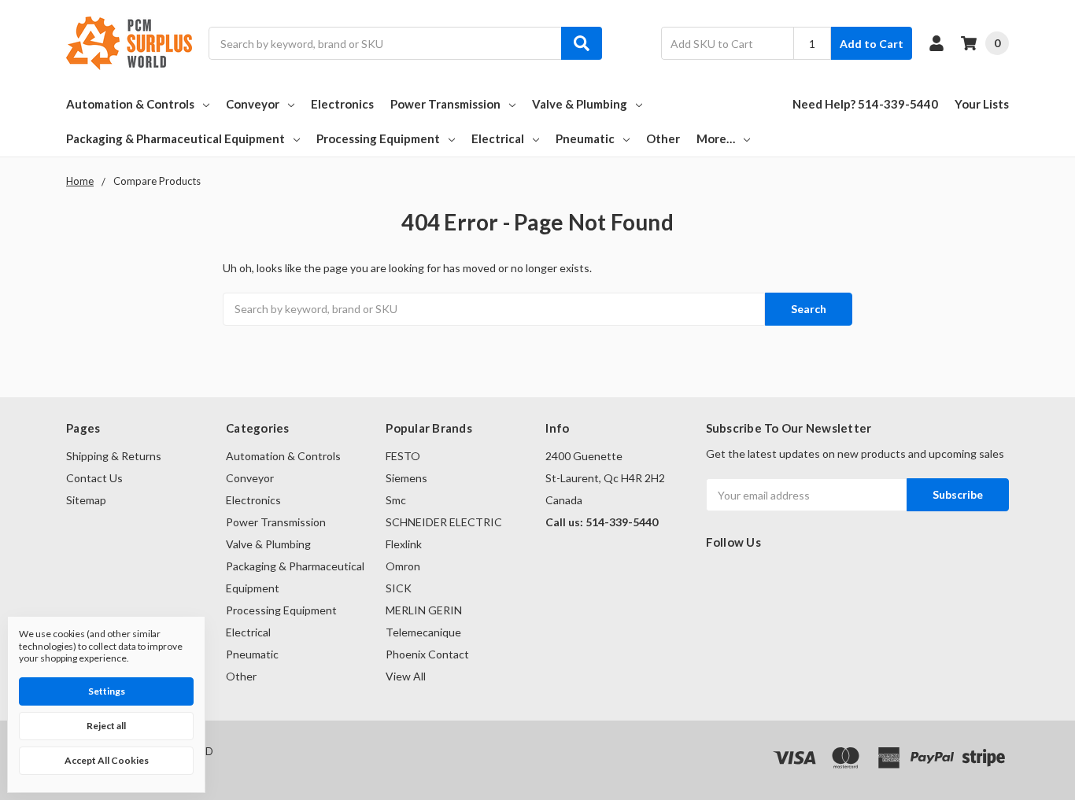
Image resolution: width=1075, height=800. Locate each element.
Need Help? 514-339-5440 (865, 104)
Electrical (497, 138)
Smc (396, 500)
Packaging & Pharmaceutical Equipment (175, 138)
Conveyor (252, 104)
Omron (403, 566)
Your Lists (982, 104)
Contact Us (94, 478)
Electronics (342, 104)
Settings (106, 691)
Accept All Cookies (107, 760)
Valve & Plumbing (579, 104)
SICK (399, 588)
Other (663, 138)
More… (715, 138)
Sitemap (86, 500)
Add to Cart (871, 43)
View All (406, 676)
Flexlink (404, 544)
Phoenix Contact (427, 654)
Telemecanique (423, 632)
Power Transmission (445, 104)
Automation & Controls (130, 104)
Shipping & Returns (113, 456)
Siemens (406, 478)
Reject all (106, 726)
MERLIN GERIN (424, 610)
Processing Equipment (378, 138)
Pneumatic (585, 138)
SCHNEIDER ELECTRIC (444, 522)
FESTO (403, 456)
